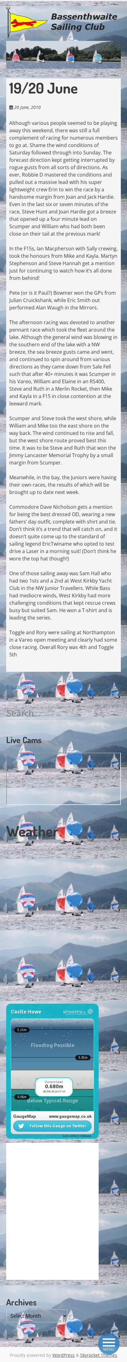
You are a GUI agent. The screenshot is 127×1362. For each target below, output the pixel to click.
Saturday (20, 687)
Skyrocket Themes (98, 1355)
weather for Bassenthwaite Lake (47, 1000)
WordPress (63, 1355)
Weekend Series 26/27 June (95, 690)
